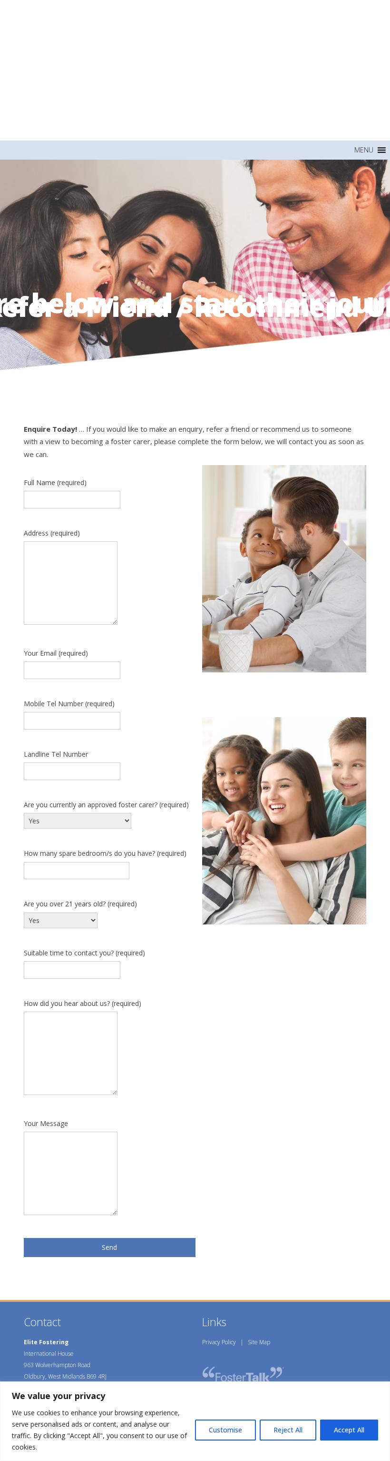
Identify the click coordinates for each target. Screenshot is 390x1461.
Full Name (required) (55, 482)
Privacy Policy (219, 1342)
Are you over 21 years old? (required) (80, 903)
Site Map (259, 1342)
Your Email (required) (56, 653)
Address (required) (52, 533)
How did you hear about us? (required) (82, 1003)
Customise (225, 1429)
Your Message (46, 1123)
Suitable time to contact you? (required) (84, 952)
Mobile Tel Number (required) (69, 703)
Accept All (349, 1429)
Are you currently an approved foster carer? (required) (106, 804)
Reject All (287, 1429)
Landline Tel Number (56, 754)
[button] (363, 150)
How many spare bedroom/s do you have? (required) (105, 853)
